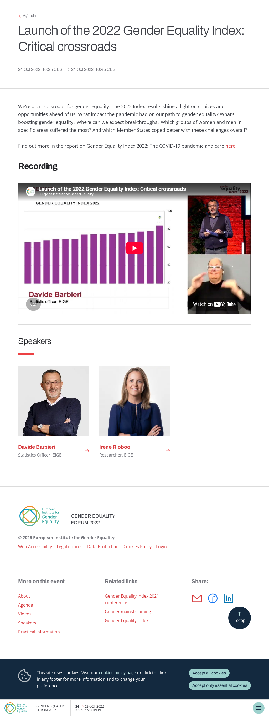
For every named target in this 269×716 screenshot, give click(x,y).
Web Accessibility (35, 546)
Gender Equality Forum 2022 (50, 708)
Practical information (39, 632)
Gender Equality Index (126, 620)
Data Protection (103, 546)
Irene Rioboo (114, 447)
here (230, 146)
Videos (25, 614)
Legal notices (69, 546)
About (24, 596)
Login (161, 546)
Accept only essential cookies (219, 685)
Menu (259, 708)
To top (239, 620)
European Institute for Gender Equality (16, 708)
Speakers (27, 623)
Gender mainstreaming (128, 611)
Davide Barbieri (36, 447)
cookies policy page (117, 672)
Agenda (29, 16)
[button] (197, 598)
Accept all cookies (209, 673)
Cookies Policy (137, 546)
